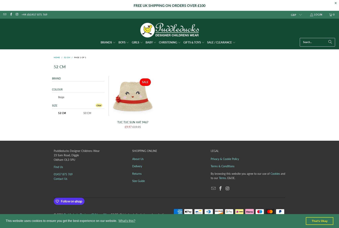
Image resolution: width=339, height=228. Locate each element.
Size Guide (138, 181)
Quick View (133, 105)
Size (54, 105)
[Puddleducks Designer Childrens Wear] (169, 30)
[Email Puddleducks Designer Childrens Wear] (4, 14)
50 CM (87, 113)
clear (99, 105)
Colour (57, 89)
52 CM (61, 113)
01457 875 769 (63, 174)
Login (318, 14)
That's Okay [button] (320, 220)
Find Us (58, 167)
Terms (222, 178)
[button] (108, 42)
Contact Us (60, 178)
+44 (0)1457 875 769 (34, 14)
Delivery (137, 166)
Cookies (275, 173)
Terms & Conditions (222, 166)
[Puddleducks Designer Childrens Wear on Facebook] (10, 14)
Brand (56, 78)
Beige (60, 97)
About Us (138, 159)
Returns (137, 173)
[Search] (330, 42)
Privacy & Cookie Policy (225, 159)
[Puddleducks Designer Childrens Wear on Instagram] (17, 14)
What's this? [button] (126, 220)
